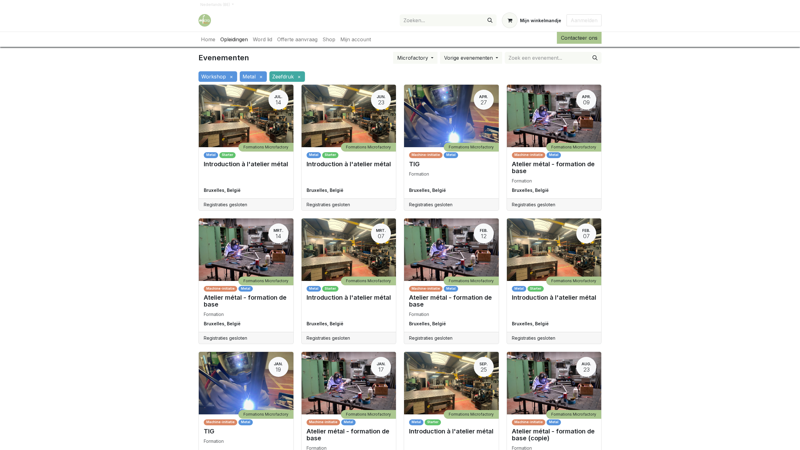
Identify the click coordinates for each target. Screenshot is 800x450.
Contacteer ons (579, 38)
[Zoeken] (490, 20)
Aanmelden (584, 20)
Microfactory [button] (413, 58)
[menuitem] (208, 39)
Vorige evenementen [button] (469, 58)
